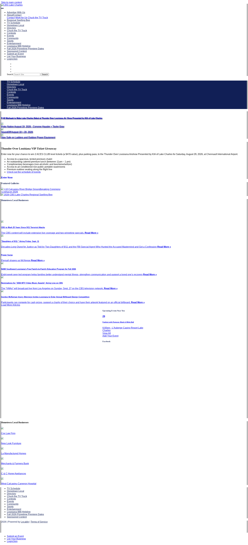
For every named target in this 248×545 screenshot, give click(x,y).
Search (10, 74)
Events (10, 35)
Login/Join (12, 59)
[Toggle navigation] (2, 8)
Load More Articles (10, 305)
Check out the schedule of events (24, 172)
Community (13, 38)
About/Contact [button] (14, 15)
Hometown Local (15, 25)
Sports (10, 41)
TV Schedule (13, 23)
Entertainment (14, 43)
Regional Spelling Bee (18, 20)
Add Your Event (110, 336)
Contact (11, 17)
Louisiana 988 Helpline (19, 46)
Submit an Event (15, 54)
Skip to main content (11, 2)
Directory (11, 28)
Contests (11, 33)
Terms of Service (39, 522)
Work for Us (21, 17)
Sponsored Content (17, 51)
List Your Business (16, 56)
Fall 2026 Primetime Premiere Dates (25, 48)
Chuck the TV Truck (38, 17)
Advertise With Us (16, 12)
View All (106, 333)
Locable (25, 522)
